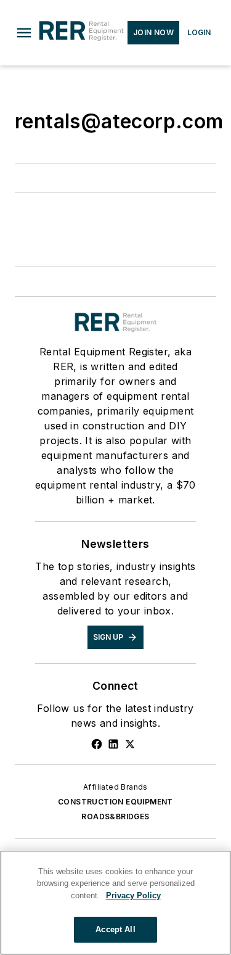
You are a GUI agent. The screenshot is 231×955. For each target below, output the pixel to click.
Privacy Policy (133, 895)
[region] (115, 902)
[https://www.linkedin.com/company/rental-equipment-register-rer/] (113, 744)
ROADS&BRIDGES (115, 816)
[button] (24, 32)
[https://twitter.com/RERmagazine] (130, 744)
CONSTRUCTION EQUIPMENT (115, 801)
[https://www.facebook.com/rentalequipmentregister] (97, 744)
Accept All (115, 929)
